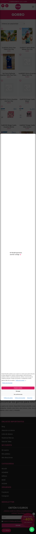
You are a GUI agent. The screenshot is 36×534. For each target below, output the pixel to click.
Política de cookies (20, 380)
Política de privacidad (7, 383)
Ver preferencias (18, 394)
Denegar (18, 391)
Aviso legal (29, 397)
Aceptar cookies (18, 388)
